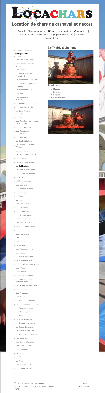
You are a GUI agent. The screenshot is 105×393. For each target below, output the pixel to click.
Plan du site (39, 383)
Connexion (86, 383)
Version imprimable (24, 383)
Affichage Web (85, 386)
